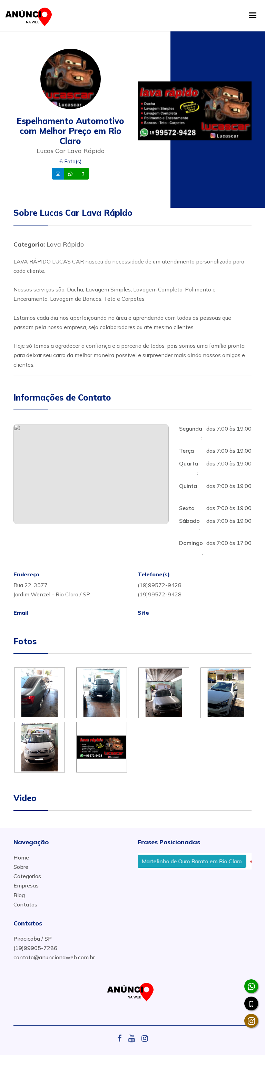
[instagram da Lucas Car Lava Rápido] (251, 1021)
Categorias (27, 876)
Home (21, 857)
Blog (19, 895)
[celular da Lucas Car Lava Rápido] (251, 1003)
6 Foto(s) (70, 161)
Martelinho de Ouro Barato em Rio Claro (181, 861)
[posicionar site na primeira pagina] (30, 15)
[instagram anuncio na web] (144, 1038)
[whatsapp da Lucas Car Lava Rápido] (251, 986)
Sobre (20, 866)
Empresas (26, 885)
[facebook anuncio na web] (122, 1038)
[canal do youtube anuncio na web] (134, 1038)
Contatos (25, 904)
